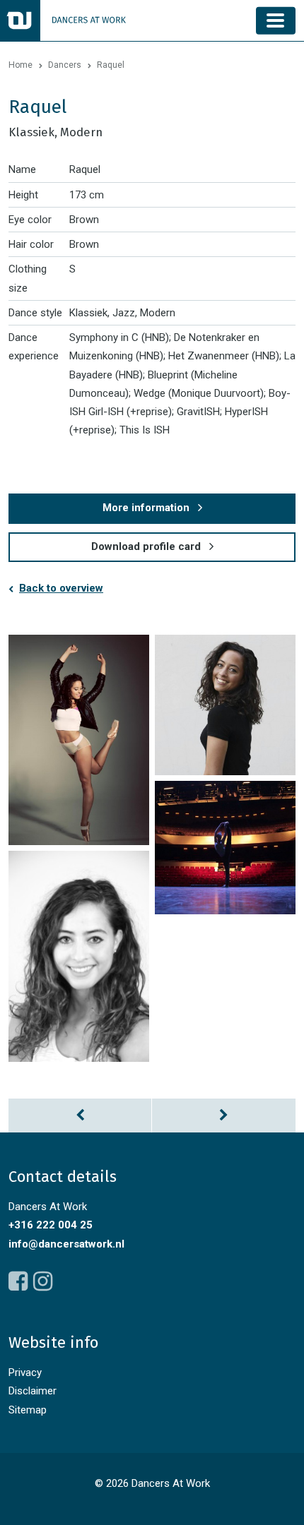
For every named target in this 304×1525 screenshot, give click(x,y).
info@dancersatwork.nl (66, 1244)
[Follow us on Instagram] (42, 1281)
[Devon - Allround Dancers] (224, 1115)
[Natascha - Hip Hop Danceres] (80, 1115)
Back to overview (61, 588)
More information (146, 507)
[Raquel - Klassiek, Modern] (78, 740)
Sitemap (27, 1410)
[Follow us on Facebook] (18, 1281)
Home (20, 65)
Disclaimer (32, 1391)
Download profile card (146, 546)
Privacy (25, 1372)
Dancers (64, 65)
